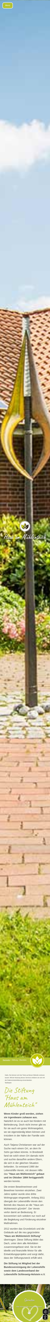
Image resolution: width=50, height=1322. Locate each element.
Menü (7, 5)
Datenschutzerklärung (14, 1080)
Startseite (6, 1060)
